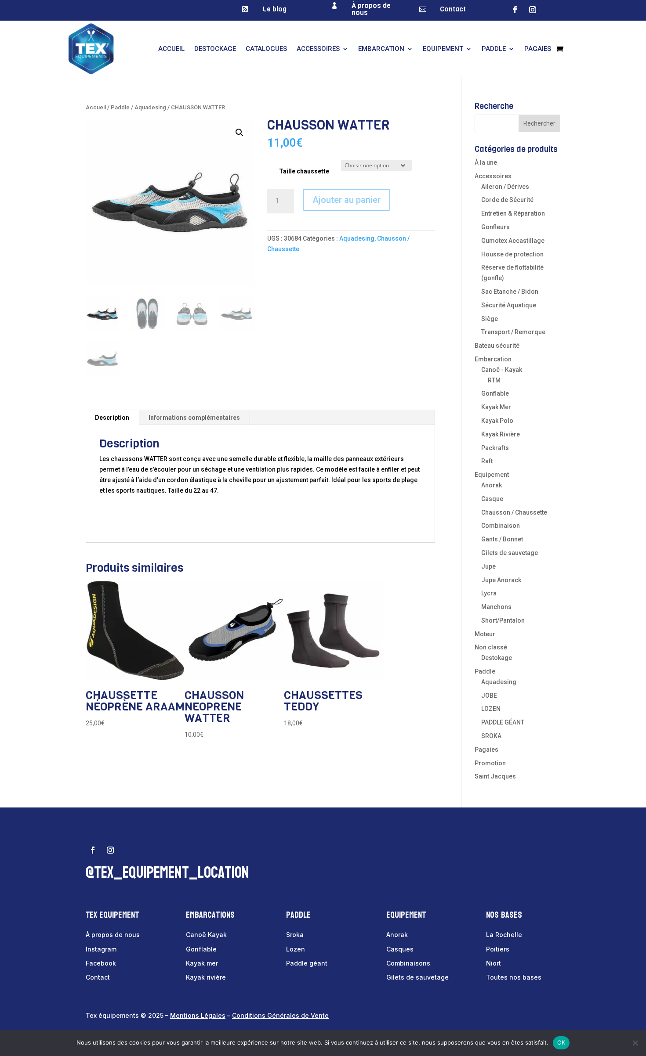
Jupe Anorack (501, 580)
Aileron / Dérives (505, 186)
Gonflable (495, 393)
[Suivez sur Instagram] (533, 10)
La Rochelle (504, 934)
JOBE (489, 695)
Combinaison (500, 525)
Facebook (101, 963)
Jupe (488, 566)
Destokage (496, 657)
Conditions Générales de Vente (280, 1015)
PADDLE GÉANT (502, 722)
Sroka (295, 934)
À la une (486, 162)
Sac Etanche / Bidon (509, 291)
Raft (487, 461)
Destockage (215, 49)
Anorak (491, 485)
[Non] (635, 1042)
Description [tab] (112, 417)
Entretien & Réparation (513, 213)
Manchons (496, 606)
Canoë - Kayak (501, 369)
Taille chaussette (304, 171)
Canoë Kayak (206, 934)
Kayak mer (202, 963)
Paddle (494, 49)
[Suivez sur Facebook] (515, 10)
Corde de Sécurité (507, 199)
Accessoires (318, 49)
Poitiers (497, 949)
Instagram (101, 949)
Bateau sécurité (497, 345)
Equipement (443, 49)
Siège (489, 318)
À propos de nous (371, 9)
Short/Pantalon (503, 620)
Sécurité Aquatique (508, 305)
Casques (400, 949)
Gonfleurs (495, 227)
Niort (493, 963)
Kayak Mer (496, 407)
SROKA (491, 735)
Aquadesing (150, 107)
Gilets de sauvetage (509, 552)
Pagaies (537, 49)
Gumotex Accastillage (512, 240)
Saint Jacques (495, 776)
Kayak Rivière (500, 434)
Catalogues (266, 49)
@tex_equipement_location (167, 872)
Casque (492, 498)
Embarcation (381, 49)
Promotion (490, 763)
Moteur (485, 634)
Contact (453, 9)
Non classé (491, 647)
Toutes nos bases (513, 977)
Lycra (489, 593)
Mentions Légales (197, 1015)
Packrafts (495, 447)
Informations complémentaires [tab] (194, 417)
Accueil (171, 49)
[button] (239, 133)
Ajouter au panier (346, 200)
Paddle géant (306, 963)
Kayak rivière (206, 977)
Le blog (275, 9)
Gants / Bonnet (502, 539)
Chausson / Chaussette (514, 512)
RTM (494, 380)
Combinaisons (408, 963)
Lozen (295, 949)
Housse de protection (512, 254)
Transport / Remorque (513, 331)
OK (561, 1042)
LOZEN (491, 708)
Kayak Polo (497, 420)
